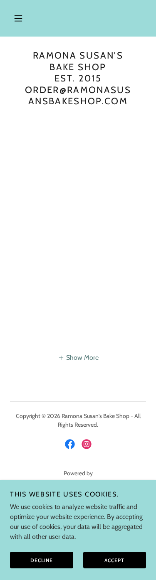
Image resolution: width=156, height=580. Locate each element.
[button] (18, 18)
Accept (114, 560)
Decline (41, 560)
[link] (70, 444)
